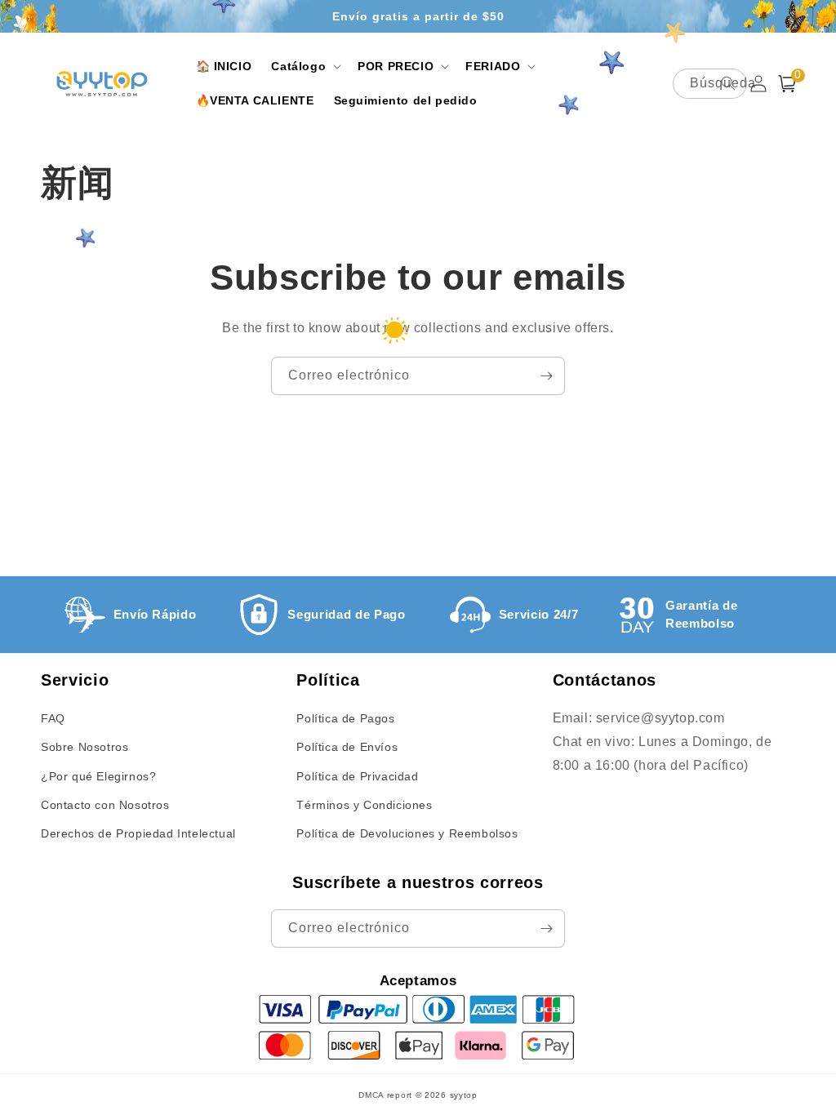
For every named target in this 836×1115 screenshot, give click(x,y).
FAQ (53, 718)
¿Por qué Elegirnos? (98, 776)
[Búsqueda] (728, 83)
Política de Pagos (345, 718)
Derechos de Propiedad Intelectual (138, 833)
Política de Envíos (347, 746)
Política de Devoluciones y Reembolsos (407, 833)
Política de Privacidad (357, 776)
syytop (464, 1095)
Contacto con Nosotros (105, 804)
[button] (304, 66)
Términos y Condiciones (364, 804)
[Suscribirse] (546, 376)
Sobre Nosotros (84, 746)
